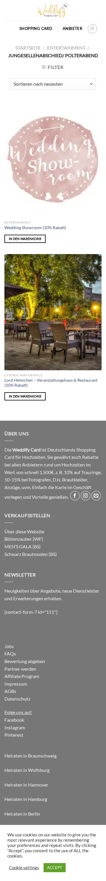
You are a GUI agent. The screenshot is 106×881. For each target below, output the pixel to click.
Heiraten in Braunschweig (30, 755)
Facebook (14, 720)
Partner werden (20, 669)
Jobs (9, 646)
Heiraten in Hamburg (25, 799)
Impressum (15, 683)
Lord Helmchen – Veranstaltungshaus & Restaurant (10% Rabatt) (50, 383)
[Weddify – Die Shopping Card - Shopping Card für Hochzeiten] (53, 10)
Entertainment (66, 47)
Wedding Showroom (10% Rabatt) (35, 227)
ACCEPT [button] (54, 867)
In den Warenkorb (25, 239)
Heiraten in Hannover (26, 784)
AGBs (10, 691)
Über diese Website (24, 531)
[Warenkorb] (11, 28)
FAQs (10, 653)
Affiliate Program (21, 676)
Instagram (14, 727)
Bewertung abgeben (24, 661)
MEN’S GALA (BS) (22, 546)
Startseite (28, 47)
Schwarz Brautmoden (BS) (30, 554)
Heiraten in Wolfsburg (26, 770)
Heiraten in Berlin (22, 813)
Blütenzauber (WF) (23, 539)
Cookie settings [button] (24, 867)
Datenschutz (17, 698)
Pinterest (13, 735)
